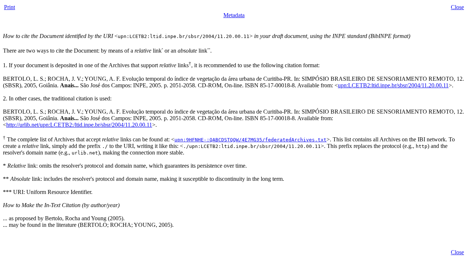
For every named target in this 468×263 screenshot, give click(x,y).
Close (457, 7)
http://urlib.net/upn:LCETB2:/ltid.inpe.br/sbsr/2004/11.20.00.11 (79, 125)
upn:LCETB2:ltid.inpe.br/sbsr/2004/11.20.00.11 (393, 85)
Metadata (234, 15)
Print (9, 7)
